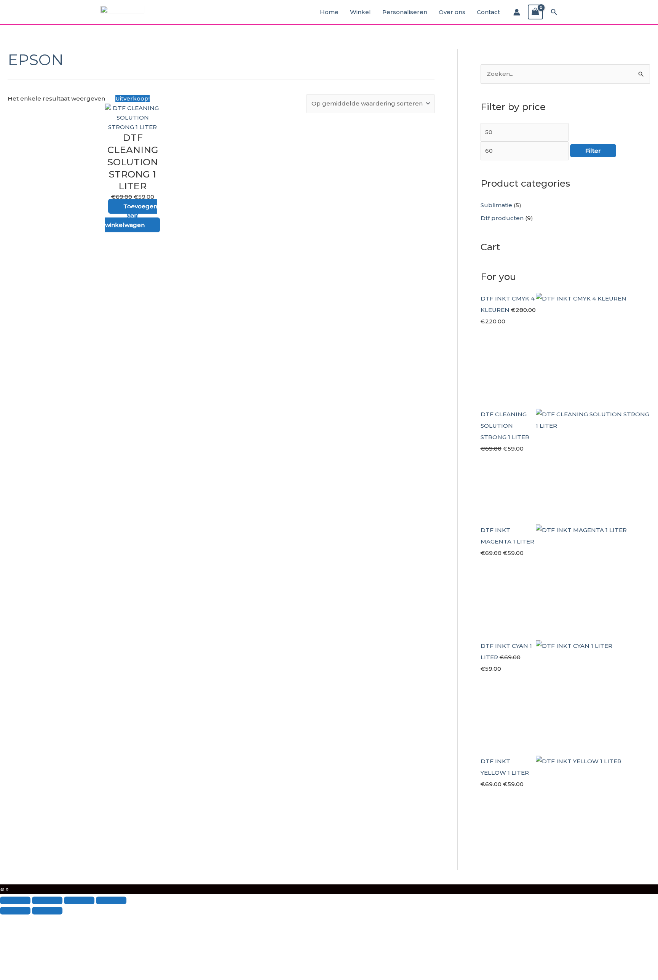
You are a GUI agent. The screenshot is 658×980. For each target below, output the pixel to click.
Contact (488, 12)
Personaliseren (404, 12)
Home (329, 12)
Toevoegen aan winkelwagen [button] (131, 216)
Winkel (360, 12)
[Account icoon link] (516, 12)
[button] (554, 12)
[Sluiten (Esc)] (111, 900)
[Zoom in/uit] (15, 900)
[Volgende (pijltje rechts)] (47, 910)
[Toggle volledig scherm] (47, 900)
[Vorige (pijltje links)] (15, 910)
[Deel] (79, 900)
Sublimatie (496, 205)
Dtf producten (502, 218)
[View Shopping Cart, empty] (535, 12)
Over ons (452, 12)
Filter (593, 150)
